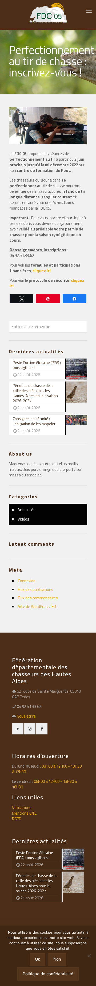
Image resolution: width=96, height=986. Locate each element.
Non (57, 959)
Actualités (26, 510)
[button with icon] (17, 728)
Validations (21, 807)
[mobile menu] (88, 10)
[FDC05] (48, 13)
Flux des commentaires (38, 598)
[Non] (89, 955)
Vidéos (23, 519)
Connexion (26, 581)
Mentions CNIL (24, 813)
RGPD (16, 819)
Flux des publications (35, 589)
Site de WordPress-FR (37, 606)
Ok (37, 959)
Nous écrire (26, 716)
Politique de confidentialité (48, 973)
